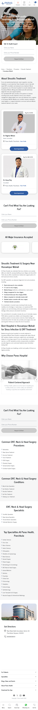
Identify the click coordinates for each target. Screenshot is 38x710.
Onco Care (5, 542)
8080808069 (11, 636)
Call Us (34, 708)
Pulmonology (6, 581)
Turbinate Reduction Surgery (10, 522)
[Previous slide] (1, 379)
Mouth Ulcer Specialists (8, 486)
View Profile (23, 141)
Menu (3, 708)
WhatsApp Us (26, 708)
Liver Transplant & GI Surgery (10, 592)
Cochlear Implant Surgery (9, 468)
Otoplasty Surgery (7, 463)
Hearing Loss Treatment (9, 497)
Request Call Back (19, 59)
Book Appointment (19, 149)
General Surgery (7, 559)
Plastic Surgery (6, 562)
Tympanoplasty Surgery (8, 466)
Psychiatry (5, 576)
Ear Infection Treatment (8, 489)
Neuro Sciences (6, 545)
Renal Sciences (6, 557)
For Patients (4, 672)
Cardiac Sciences (7, 540)
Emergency (18, 5)
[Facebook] (14, 695)
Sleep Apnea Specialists (8, 517)
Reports (24, 5)
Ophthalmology (6, 590)
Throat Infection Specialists (9, 519)
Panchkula (9, 69)
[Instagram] (20, 696)
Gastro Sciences (7, 548)
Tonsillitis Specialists (8, 514)
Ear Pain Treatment (7, 494)
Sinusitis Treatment (26, 69)
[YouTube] (24, 695)
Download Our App (6, 690)
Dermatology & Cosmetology (10, 565)
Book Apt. (16, 708)
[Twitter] (17, 696)
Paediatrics (5, 584)
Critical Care (6, 578)
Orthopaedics (6, 551)
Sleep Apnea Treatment (8, 452)
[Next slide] (36, 379)
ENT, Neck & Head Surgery (9, 567)
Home (2, 69)
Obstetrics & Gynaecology (9, 554)
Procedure (16, 69)
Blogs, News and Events (8, 681)
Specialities (4, 676)
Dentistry (5, 573)
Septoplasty (5, 449)
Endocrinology (6, 587)
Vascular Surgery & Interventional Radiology (14, 595)
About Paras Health (7, 685)
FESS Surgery (6, 460)
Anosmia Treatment (7, 455)
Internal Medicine (7, 570)
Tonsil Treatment (7, 457)
